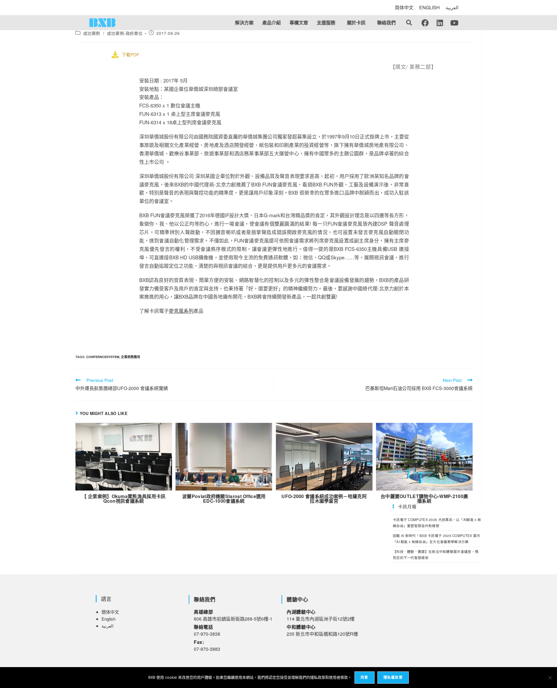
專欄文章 (299, 22)
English (108, 619)
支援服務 (326, 22)
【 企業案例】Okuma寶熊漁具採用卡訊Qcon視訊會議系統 (123, 498)
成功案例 (91, 33)
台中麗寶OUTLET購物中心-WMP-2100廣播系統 (424, 498)
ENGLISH (429, 7)
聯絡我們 (386, 22)
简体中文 (404, 7)
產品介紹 (271, 22)
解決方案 (244, 22)
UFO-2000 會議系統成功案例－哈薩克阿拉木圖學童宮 (324, 498)
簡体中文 (110, 612)
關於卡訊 (356, 22)
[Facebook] (425, 22)
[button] (327, 22)
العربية (452, 7)
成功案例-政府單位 (124, 33)
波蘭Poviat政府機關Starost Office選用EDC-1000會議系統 (223, 498)
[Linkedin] (440, 22)
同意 (364, 677)
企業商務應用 (130, 357)
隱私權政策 (393, 677)
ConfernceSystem (102, 357)
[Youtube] (454, 22)
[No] (550, 677)
